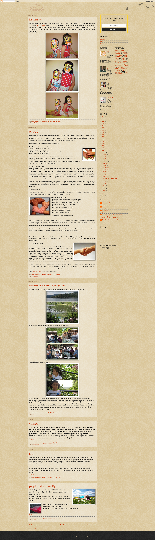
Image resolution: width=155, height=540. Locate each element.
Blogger (74, 536)
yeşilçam (33, 423)
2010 (103, 193)
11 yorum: (55, 412)
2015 (103, 141)
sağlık (116, 68)
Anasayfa (102, 39)
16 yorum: (58, 121)
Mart (104, 185)
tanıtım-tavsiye (124, 68)
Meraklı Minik (40, 25)
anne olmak (118, 52)
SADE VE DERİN (106, 210)
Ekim (104, 156)
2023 (103, 123)
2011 (103, 150)
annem (108, 51)
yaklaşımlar (35, 276)
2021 (103, 127)
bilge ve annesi (106, 202)
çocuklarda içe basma (109, 67)
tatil (124, 70)
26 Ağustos (104, 204)
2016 (103, 139)
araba (124, 52)
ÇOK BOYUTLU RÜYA (107, 212)
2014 (103, 143)
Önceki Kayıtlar (92, 525)
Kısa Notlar (34, 132)
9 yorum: (58, 443)
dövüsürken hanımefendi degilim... (111, 219)
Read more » (32, 439)
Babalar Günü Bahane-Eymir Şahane (47, 285)
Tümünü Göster (125, 223)
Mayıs (104, 181)
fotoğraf (124, 59)
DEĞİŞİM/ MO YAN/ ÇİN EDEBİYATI (110, 217)
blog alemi (125, 53)
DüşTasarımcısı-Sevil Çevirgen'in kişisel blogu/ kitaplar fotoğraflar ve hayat (112, 215)
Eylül (104, 158)
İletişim (102, 43)
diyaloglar (120, 55)
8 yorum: (58, 274)
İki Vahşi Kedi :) (37, 19)
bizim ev (117, 53)
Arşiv (101, 41)
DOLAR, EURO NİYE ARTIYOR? (109, 208)
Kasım (105, 154)
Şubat (104, 188)
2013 (103, 145)
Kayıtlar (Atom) (35, 528)
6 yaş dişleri (110, 97)
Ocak (104, 190)
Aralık (104, 152)
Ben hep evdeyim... (106, 221)
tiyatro (117, 72)
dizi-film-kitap (36, 444)
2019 (103, 132)
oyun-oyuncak (118, 65)
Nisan (104, 183)
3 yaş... (109, 82)
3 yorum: (58, 518)
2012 (103, 148)
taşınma (118, 70)
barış (31, 453)
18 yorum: (58, 477)
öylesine (125, 65)
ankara (34, 414)
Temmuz (105, 163)
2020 (103, 130)
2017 (103, 136)
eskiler (123, 58)
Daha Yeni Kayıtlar (33, 525)
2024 (103, 121)
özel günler (121, 67)
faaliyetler (35, 122)
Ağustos (105, 161)
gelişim (116, 61)
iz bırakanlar (36, 479)
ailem (116, 50)
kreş (124, 64)
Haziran (105, 165)
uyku (127, 72)
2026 (103, 116)
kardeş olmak (121, 62)
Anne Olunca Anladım (37, 271)
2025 (103, 119)
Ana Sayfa (63, 525)
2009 (103, 195)
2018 (103, 134)
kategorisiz (117, 64)
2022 (103, 125)
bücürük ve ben (106, 206)
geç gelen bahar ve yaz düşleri (43, 486)
